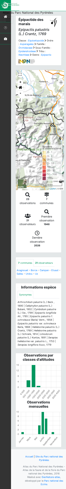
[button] (20, 87)
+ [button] (20, 82)
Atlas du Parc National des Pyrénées (28, 12)
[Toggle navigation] (8, 20)
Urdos (29, 273)
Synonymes (25, 294)
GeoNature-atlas (51, 477)
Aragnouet (22, 270)
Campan (44, 270)
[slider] (61, 181)
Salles (20, 273)
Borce (34, 270)
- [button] (20, 93)
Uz (36, 273)
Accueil (29, 456)
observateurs (44, 263)
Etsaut (54, 270)
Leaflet (53, 188)
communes (25, 263)
